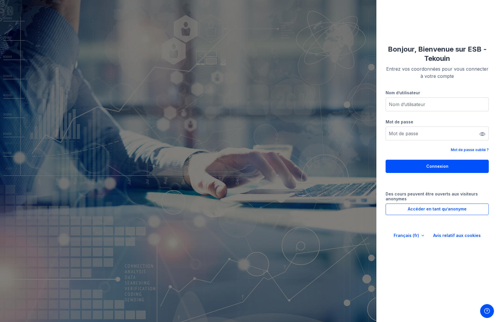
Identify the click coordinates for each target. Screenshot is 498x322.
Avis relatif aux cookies (457, 235)
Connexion (437, 166)
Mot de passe (399, 121)
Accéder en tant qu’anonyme (437, 208)
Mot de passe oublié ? (470, 150)
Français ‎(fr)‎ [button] (407, 235)
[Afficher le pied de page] (487, 311)
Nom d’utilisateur (403, 92)
